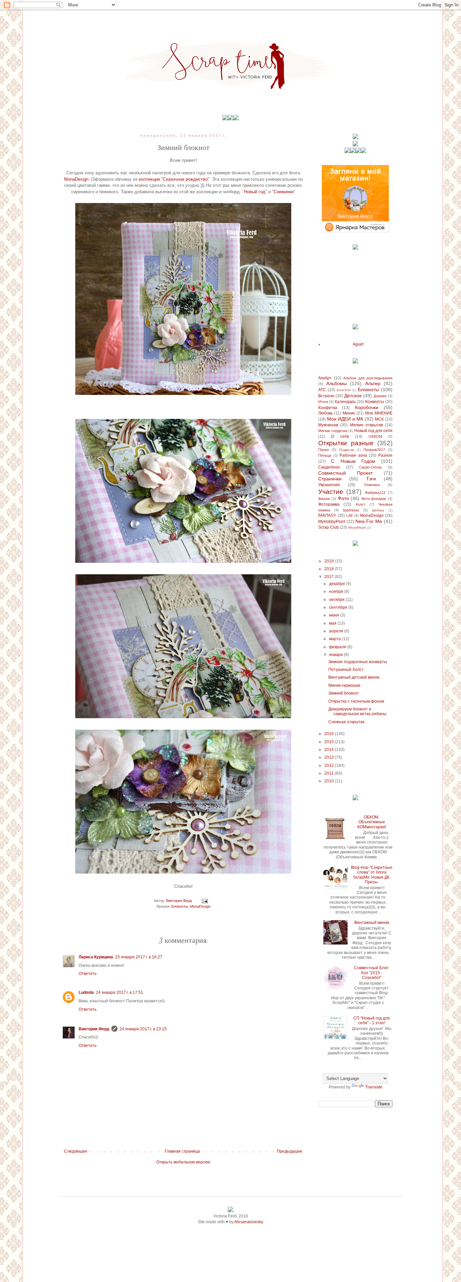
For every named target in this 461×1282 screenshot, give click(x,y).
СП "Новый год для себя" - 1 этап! (371, 1020)
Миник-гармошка (344, 685)
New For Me (368, 521)
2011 (329, 773)
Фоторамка (329, 504)
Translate (373, 1087)
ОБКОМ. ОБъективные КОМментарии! (371, 822)
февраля (338, 647)
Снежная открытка (346, 722)
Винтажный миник (371, 922)
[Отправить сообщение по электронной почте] (204, 901)
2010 (329, 781)
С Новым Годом (353, 461)
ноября (336, 591)
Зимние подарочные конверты (357, 661)
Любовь (325, 413)
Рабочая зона (353, 455)
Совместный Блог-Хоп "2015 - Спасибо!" (371, 972)
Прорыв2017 (374, 450)
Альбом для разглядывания (367, 378)
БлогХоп (344, 390)
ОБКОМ (375, 436)
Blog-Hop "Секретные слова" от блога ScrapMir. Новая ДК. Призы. (371, 874)
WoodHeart (357, 527)
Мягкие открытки (366, 425)
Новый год (254, 191)
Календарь (345, 401)
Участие (330, 491)
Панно (323, 450)
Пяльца (324, 455)
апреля (336, 631)
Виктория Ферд (94, 1029)
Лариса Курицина (96, 957)
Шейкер (378, 510)
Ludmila (86, 992)
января (336, 654)
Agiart (358, 344)
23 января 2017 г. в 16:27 (138, 957)
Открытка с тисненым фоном (356, 701)
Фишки (324, 499)
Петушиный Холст (346, 669)
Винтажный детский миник (353, 677)
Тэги (371, 478)
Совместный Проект (345, 473)
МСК (379, 419)
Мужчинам (328, 425)
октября (337, 599)
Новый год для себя (373, 430)
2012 (329, 765)
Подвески (346, 450)
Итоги (323, 402)
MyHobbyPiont (331, 521)
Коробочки (366, 407)
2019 (329, 561)
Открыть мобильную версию (183, 1162)
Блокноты (179, 906)
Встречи (326, 396)
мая (333, 623)
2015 (329, 741)
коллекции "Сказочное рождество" (174, 179)
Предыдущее (289, 1151)
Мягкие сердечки (332, 431)
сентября (338, 607)
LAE (349, 515)
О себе (340, 436)
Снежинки (284, 191)
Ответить (88, 973)
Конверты (374, 401)
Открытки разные (346, 443)
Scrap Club (328, 527)
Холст (360, 504)
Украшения (329, 484)
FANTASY (327, 515)
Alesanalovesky (248, 1222)
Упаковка (372, 485)
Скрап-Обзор (370, 467)
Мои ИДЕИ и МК (345, 419)
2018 (329, 569)
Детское (353, 395)
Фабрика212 (375, 493)
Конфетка (327, 407)
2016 (329, 733)
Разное (385, 455)
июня (334, 615)
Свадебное (329, 467)
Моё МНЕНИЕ (378, 413)
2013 (329, 757)
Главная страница (182, 1151)
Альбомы (336, 383)
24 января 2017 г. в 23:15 (143, 1029)
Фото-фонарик (373, 499)
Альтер (372, 383)
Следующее (75, 1151)
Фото (343, 498)
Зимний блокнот (343, 693)
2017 (329, 576)
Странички (330, 478)
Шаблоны (351, 510)
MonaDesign (76, 179)
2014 (329, 749)
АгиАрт (325, 378)
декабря (337, 583)
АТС (322, 389)
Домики (380, 396)
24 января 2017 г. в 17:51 (119, 992)
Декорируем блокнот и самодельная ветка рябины (357, 711)
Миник (349, 413)
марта (335, 638)
